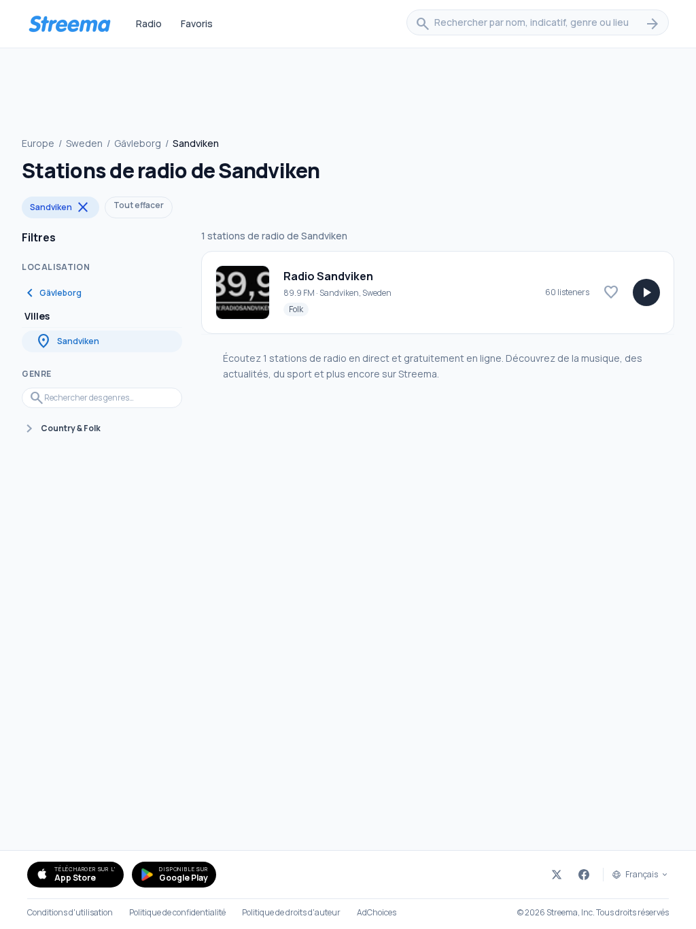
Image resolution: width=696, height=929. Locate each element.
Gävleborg (137, 143)
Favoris (197, 23)
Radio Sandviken (328, 276)
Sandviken (60, 207)
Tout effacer (139, 205)
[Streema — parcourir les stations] (69, 23)
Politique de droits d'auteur (291, 912)
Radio (149, 23)
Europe (38, 143)
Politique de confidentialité (177, 912)
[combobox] (537, 24)
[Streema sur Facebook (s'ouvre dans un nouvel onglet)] (584, 874)
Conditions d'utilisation (70, 912)
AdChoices (376, 912)
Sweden (84, 143)
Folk (299, 309)
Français (641, 874)
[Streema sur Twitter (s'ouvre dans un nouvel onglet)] (557, 874)
